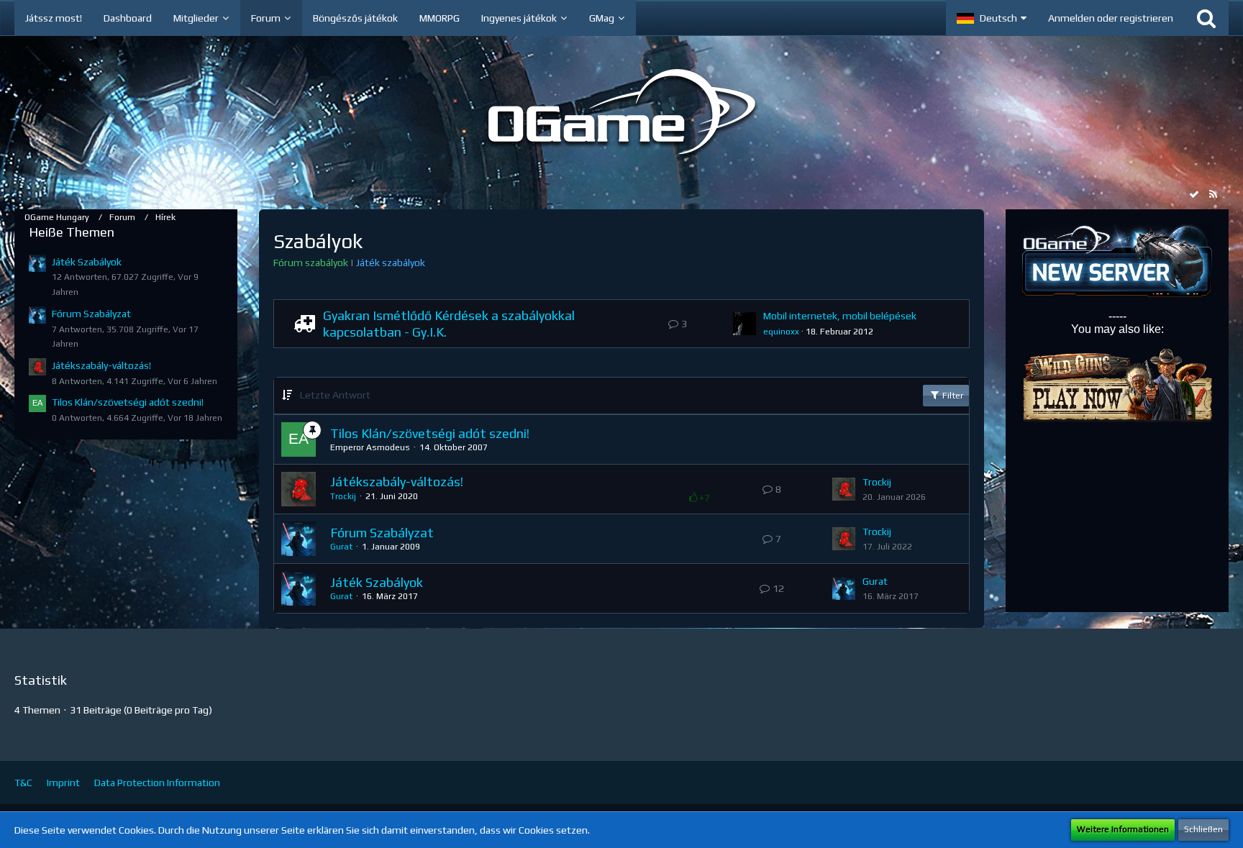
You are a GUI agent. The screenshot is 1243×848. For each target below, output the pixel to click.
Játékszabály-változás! (101, 365)
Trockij (343, 496)
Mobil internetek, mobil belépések (839, 316)
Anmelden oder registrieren (1110, 18)
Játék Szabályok (87, 262)
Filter (951, 396)
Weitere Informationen (1123, 829)
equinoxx (781, 332)
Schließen (1203, 829)
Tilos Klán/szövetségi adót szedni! (128, 402)
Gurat (341, 547)
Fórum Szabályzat (91, 313)
